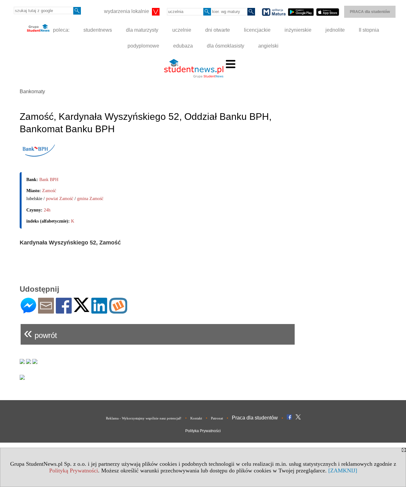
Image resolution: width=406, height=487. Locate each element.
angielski (268, 46)
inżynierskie (298, 30)
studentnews (97, 30)
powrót (40, 332)
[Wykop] (118, 311)
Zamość (49, 190)
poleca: (60, 30)
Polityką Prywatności (73, 470)
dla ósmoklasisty (225, 46)
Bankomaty (32, 91)
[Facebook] (64, 311)
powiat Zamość (59, 198)
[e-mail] (46, 311)
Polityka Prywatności (203, 431)
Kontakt (196, 418)
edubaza (183, 46)
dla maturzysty (142, 30)
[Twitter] (81, 309)
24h (47, 210)
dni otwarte (217, 30)
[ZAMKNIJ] (342, 470)
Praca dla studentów (255, 417)
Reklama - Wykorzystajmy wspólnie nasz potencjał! (143, 418)
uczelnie (181, 30)
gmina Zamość (90, 198)
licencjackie (257, 30)
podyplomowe (143, 46)
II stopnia (369, 30)
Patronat (217, 418)
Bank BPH (48, 179)
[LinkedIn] (99, 311)
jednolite (335, 30)
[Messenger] (28, 311)
